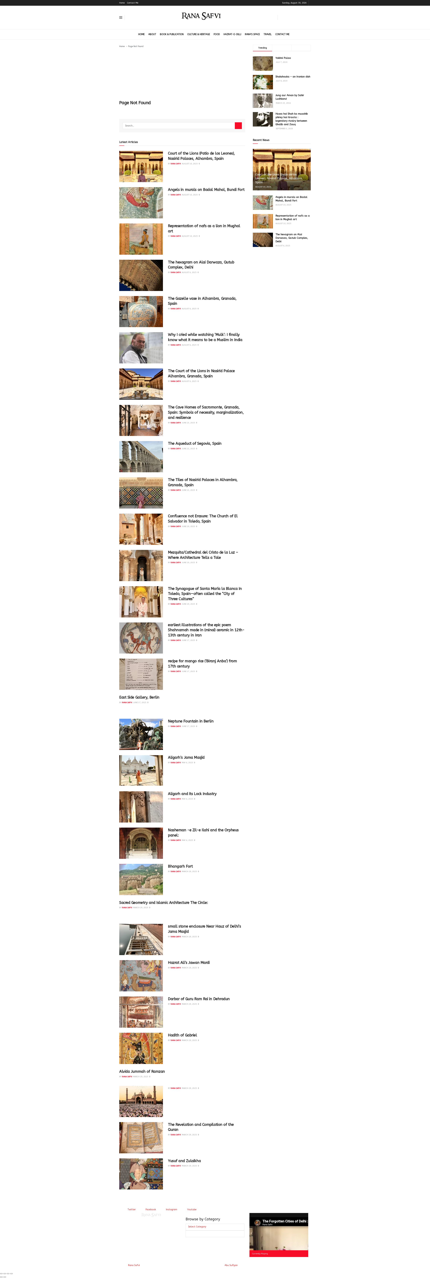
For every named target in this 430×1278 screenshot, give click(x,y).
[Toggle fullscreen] (8, 1273)
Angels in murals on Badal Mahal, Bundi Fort (206, 189)
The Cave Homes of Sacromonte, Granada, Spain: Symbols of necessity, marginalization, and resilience (206, 412)
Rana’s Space (252, 34)
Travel (268, 34)
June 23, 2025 (188, 423)
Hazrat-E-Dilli (232, 34)
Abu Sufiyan (231, 1265)
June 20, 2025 (188, 526)
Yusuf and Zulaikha (184, 1161)
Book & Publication (172, 34)
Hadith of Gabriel (182, 1035)
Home (122, 3)
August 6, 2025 (189, 272)
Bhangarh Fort (180, 866)
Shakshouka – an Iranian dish (292, 76)
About (152, 34)
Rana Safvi (176, 164)
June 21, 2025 (188, 449)
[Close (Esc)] (1, 1273)
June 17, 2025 (188, 640)
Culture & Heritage (198, 34)
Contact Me (132, 3)
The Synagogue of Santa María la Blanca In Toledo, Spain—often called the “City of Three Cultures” (205, 593)
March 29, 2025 (189, 871)
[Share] (4, 1273)
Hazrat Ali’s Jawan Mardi (189, 962)
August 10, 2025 (190, 164)
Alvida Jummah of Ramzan (142, 1071)
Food (217, 34)
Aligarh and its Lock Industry (192, 794)
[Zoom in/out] (11, 1273)
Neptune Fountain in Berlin (191, 721)
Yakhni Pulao (283, 57)
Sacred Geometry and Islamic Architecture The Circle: (163, 902)
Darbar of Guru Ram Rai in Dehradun (199, 999)
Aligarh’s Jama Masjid (186, 757)
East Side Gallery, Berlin (139, 697)
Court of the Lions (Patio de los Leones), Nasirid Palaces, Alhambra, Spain (279, 178)
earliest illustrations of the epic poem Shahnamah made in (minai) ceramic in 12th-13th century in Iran (206, 630)
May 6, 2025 (187, 763)
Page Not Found (135, 46)
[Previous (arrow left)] (1, 1276)
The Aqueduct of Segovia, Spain (195, 443)
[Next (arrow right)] (4, 1276)
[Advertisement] (182, 73)
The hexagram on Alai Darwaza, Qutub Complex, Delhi (291, 238)
